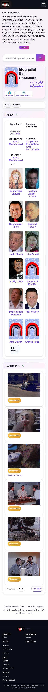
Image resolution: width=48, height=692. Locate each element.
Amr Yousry (32, 311)
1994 (17, 133)
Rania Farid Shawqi (16, 192)
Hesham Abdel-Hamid (32, 194)
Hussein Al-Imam (16, 225)
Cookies (6, 676)
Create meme (30, 641)
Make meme (14, 400)
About (7, 105)
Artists (5, 645)
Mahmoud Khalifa (32, 283)
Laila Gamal (32, 254)
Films (5, 638)
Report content (9, 680)
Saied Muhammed (16, 143)
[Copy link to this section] (17, 114)
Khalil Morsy (16, 254)
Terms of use (8, 668)
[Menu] (43, 4)
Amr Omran (15, 342)
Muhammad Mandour (16, 313)
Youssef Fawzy (32, 225)
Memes (28, 638)
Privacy (6, 672)
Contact (6, 665)
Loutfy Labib (16, 281)
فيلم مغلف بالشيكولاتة (36, 84)
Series (5, 641)
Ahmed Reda (32, 342)
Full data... (14, 349)
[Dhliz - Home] (5, 4)
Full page (37, 589)
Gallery (16, 105)
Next (21, 589)
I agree (24, 47)
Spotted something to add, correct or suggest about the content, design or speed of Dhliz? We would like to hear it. (24, 610)
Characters (7, 649)
